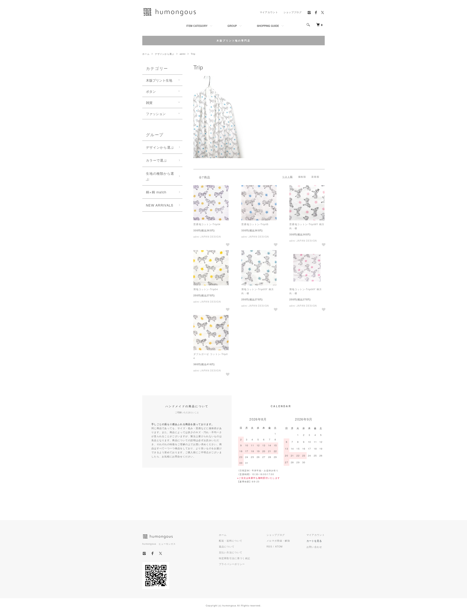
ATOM (279, 546)
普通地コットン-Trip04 (206, 224)
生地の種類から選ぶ (160, 176)
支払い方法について (230, 552)
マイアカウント (269, 12)
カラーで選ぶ (156, 160)
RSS (269, 546)
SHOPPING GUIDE (268, 26)
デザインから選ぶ (164, 53)
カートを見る (314, 541)
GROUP (232, 26)
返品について (227, 546)
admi (183, 53)
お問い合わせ (314, 547)
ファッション (156, 113)
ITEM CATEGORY (196, 26)
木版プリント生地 (159, 80)
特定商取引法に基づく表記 (234, 558)
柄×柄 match (156, 192)
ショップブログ (292, 12)
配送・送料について (230, 540)
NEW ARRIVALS (159, 205)
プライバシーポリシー (232, 564)
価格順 (302, 176)
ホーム (146, 53)
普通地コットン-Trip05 (254, 224)
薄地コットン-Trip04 (205, 289)
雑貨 (149, 102)
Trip (193, 53)
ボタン (151, 91)
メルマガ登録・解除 (278, 540)
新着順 (315, 176)
